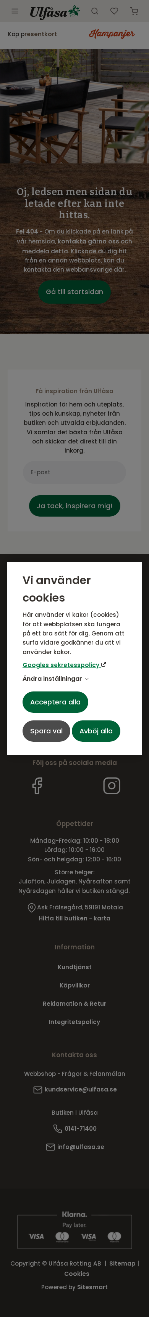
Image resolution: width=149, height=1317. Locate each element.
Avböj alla (96, 731)
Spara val (46, 731)
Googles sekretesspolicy (62, 665)
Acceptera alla (55, 702)
